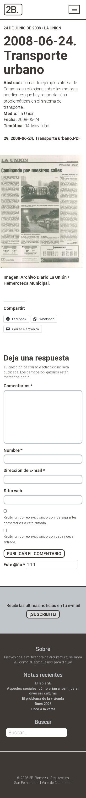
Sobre (43, 649)
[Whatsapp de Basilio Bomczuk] (23, 766)
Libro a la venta (43, 709)
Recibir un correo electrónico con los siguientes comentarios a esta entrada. (40, 520)
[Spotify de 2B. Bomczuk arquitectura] (61, 766)
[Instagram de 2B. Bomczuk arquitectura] (49, 766)
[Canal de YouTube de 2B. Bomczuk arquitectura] (36, 766)
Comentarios (18, 385)
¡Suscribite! (43, 614)
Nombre (13, 450)
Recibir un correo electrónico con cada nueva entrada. (38, 539)
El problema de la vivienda (43, 699)
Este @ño (14, 564)
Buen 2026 (43, 704)
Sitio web (13, 490)
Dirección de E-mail (24, 470)
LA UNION (52, 28)
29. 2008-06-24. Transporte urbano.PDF (42, 138)
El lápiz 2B (43, 683)
